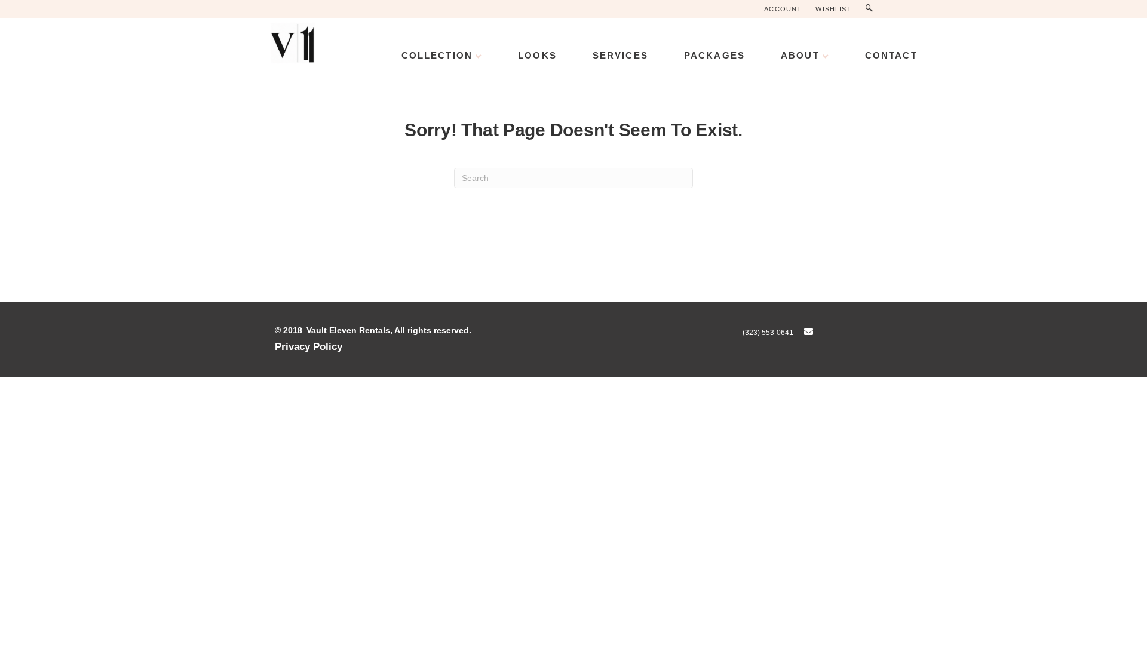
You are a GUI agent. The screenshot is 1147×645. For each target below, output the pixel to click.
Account (783, 9)
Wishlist (833, 9)
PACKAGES (714, 55)
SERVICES (620, 55)
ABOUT (800, 55)
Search (872, 9)
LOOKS (537, 55)
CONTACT (891, 55)
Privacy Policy (308, 346)
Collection (437, 55)
